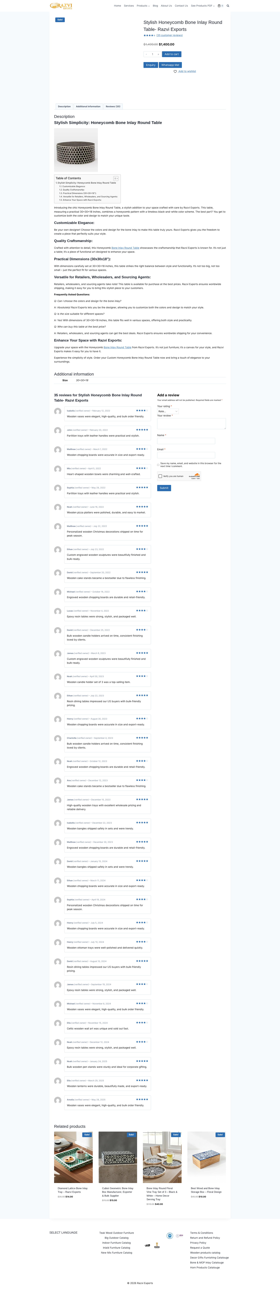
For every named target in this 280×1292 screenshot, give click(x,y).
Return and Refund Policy (205, 1237)
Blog (155, 5)
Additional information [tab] (88, 106)
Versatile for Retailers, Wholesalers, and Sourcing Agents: (90, 196)
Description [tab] (64, 106)
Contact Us (181, 5)
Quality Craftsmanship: (74, 190)
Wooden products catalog (205, 1252)
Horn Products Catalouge (205, 1267)
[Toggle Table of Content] (114, 178)
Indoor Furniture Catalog (116, 1242)
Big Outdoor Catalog (116, 1237)
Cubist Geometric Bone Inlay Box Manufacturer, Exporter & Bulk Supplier (117, 1192)
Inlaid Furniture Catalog (116, 1247)
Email (161, 449)
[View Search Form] (228, 5)
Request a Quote (200, 1247)
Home (117, 5)
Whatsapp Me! (170, 64)
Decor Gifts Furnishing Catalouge (209, 1257)
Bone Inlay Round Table (138, 122)
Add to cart (172, 54)
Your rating (164, 406)
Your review (165, 415)
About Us (166, 5)
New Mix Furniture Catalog (116, 1252)
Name (161, 435)
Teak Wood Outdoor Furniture (116, 1232)
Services (129, 5)
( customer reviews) (169, 35)
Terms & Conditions (201, 1232)
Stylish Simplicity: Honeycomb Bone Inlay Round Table (87, 182)
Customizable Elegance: (73, 186)
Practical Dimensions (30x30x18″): (79, 193)
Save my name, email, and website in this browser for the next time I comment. (190, 465)
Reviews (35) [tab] (113, 106)
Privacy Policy (198, 1242)
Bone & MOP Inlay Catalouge (207, 1262)
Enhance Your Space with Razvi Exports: (82, 200)
